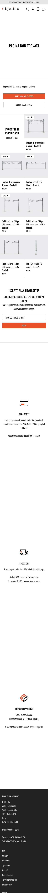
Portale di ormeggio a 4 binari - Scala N (12, 173)
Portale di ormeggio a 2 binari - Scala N (36, 133)
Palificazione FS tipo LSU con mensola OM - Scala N (36, 214)
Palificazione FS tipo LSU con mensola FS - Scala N (12, 214)
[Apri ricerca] (27, 9)
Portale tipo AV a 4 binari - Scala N (36, 173)
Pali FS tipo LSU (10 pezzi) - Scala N (36, 256)
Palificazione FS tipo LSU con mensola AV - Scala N (12, 256)
